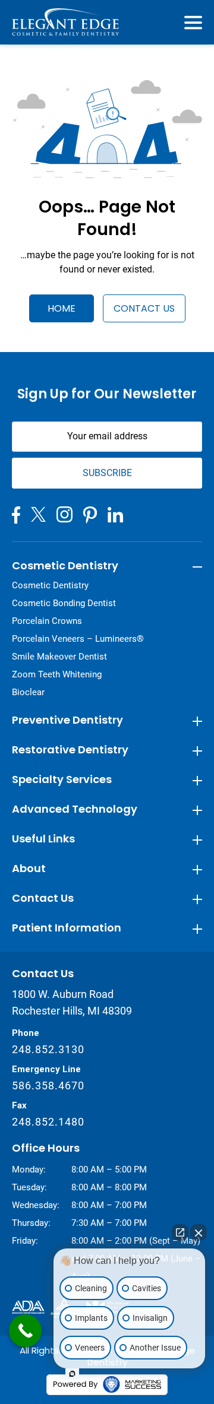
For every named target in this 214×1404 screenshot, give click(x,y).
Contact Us (144, 308)
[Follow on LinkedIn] (115, 514)
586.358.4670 (48, 1085)
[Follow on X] (38, 514)
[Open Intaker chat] (72, 1373)
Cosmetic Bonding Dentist (64, 603)
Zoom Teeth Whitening (57, 674)
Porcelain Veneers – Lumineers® (78, 638)
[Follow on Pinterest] (90, 515)
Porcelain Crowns (47, 621)
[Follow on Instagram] (64, 514)
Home (61, 308)
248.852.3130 (48, 1049)
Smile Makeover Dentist (59, 656)
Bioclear (28, 692)
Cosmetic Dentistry (50, 585)
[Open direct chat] (180, 1232)
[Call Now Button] (25, 1330)
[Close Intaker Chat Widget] (198, 1232)
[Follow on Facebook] (16, 515)
